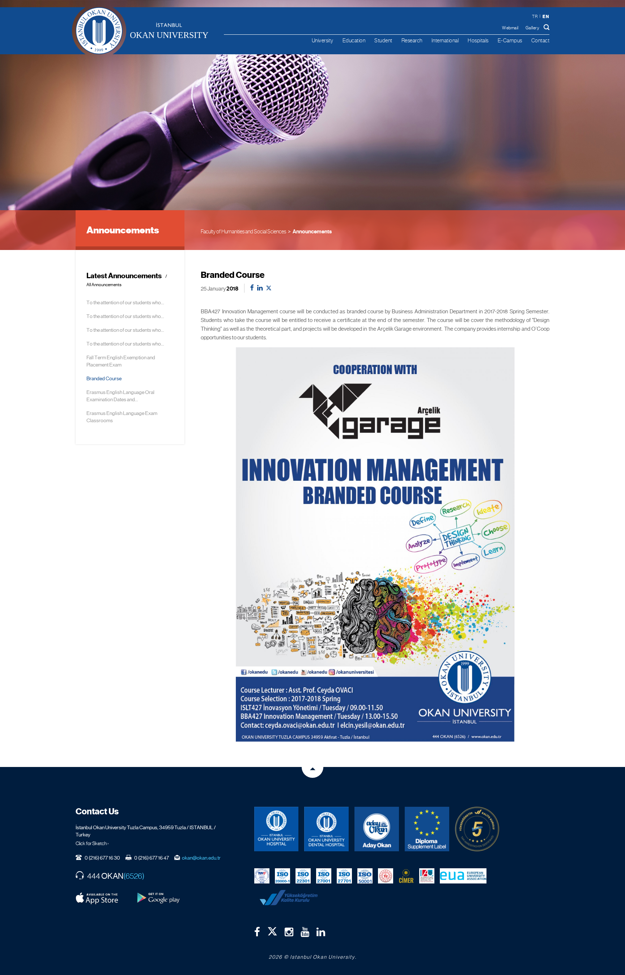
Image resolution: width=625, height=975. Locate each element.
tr (534, 16)
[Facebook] (257, 932)
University (322, 40)
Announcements (312, 231)
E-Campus (510, 40)
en (546, 16)
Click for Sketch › (92, 843)
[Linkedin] (320, 932)
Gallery (533, 27)
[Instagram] (289, 932)
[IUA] (426, 875)
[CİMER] (406, 875)
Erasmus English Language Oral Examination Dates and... (120, 395)
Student (383, 40)
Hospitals (478, 40)
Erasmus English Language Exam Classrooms (121, 416)
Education (354, 40)
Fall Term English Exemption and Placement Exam (120, 361)
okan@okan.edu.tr (201, 858)
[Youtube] (305, 932)
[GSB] (385, 875)
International (445, 40)
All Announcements (104, 285)
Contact (540, 40)
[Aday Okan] (376, 829)
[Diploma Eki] (427, 829)
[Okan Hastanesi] (276, 829)
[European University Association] (463, 875)
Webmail (510, 27)
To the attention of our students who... (125, 302)
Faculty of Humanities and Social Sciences (243, 231)
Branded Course (104, 378)
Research (411, 40)
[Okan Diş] (326, 829)
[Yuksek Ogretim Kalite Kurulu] (477, 829)
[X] (272, 930)
